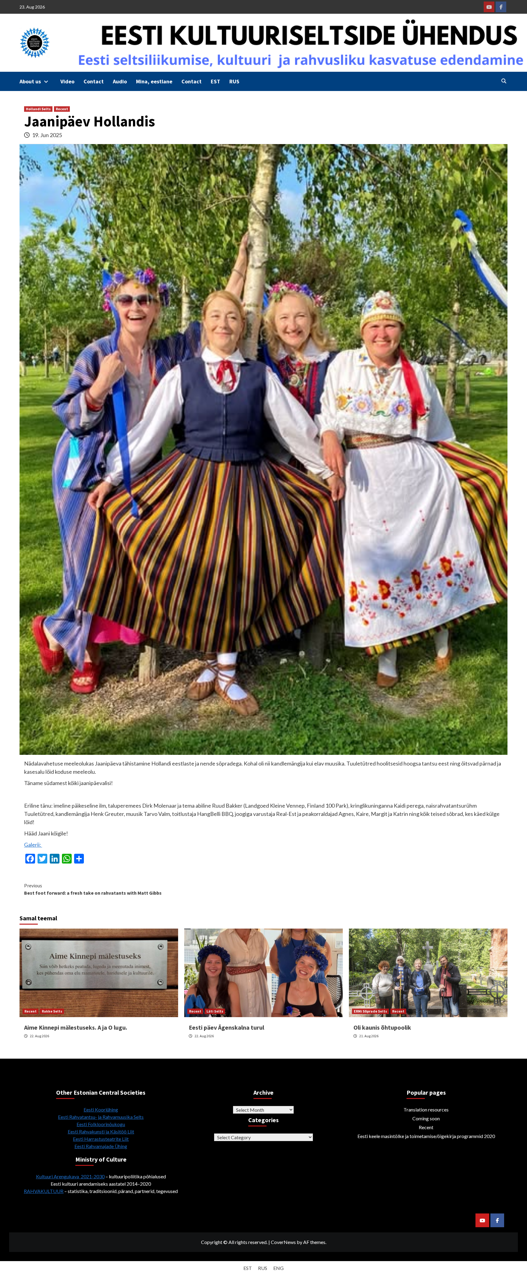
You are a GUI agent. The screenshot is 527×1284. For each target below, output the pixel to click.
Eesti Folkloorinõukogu (101, 1124)
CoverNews (283, 1242)
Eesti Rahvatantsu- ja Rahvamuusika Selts (101, 1117)
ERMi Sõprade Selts (370, 1011)
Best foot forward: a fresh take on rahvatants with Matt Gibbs (93, 889)
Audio (120, 81)
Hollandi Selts (38, 109)
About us (30, 81)
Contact (94, 81)
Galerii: (33, 844)
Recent (62, 109)
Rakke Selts (52, 1011)
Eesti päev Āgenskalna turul (226, 1027)
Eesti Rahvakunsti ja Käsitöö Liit (101, 1131)
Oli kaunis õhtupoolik (382, 1027)
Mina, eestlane (154, 81)
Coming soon (426, 1118)
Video (67, 81)
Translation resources (426, 1109)
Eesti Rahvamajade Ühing (100, 1146)
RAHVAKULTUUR (43, 1191)
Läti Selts (214, 1011)
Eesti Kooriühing (101, 1109)
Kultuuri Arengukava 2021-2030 (70, 1176)
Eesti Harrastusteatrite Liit (101, 1139)
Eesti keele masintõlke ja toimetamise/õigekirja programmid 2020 (426, 1136)
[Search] (503, 81)
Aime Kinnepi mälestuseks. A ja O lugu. (75, 1027)
